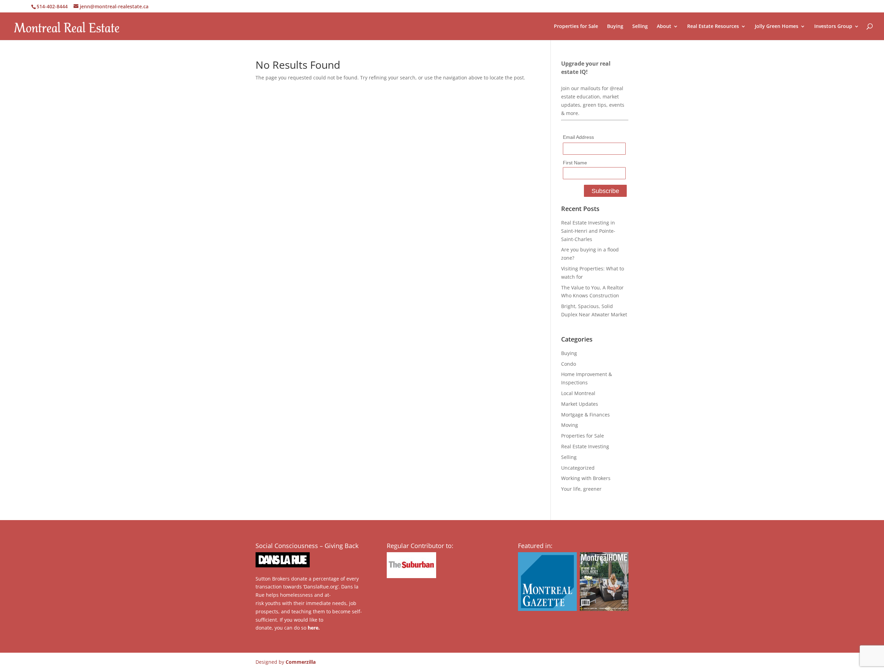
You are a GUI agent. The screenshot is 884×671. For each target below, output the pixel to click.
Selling (640, 26)
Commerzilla (301, 662)
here (313, 627)
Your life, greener (581, 489)
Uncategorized (578, 467)
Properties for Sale (576, 26)
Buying (615, 26)
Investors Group (833, 26)
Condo (568, 364)
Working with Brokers (586, 478)
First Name (575, 162)
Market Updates (579, 404)
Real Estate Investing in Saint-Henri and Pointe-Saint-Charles (588, 230)
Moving (569, 425)
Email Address (578, 137)
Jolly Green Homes (776, 26)
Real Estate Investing (585, 446)
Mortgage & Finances (585, 414)
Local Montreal (578, 393)
